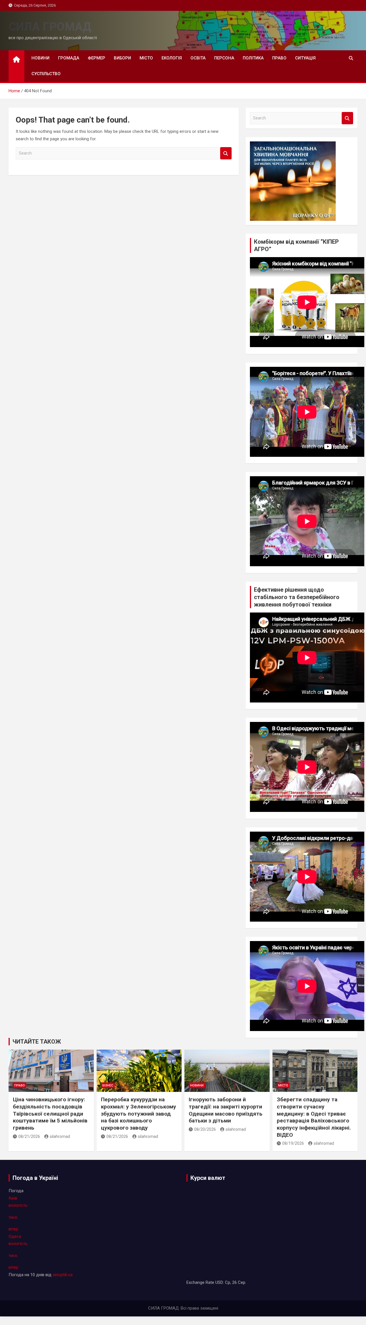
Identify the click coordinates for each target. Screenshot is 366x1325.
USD (219, 1282)
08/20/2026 (205, 1129)
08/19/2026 (293, 1143)
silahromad (60, 1136)
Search (226, 153)
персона (224, 58)
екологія (172, 58)
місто (146, 58)
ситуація (305, 58)
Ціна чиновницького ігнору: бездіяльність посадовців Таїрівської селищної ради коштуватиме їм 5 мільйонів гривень (50, 1113)
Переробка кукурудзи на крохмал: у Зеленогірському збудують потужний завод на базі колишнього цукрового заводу (138, 1113)
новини (40, 58)
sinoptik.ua (63, 1274)
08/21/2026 (29, 1136)
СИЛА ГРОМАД (50, 26)
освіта (198, 58)
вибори (122, 58)
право (279, 58)
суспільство (46, 73)
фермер (96, 58)
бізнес (107, 1085)
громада (68, 58)
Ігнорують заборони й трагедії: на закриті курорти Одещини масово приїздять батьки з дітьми (225, 1110)
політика (253, 58)
